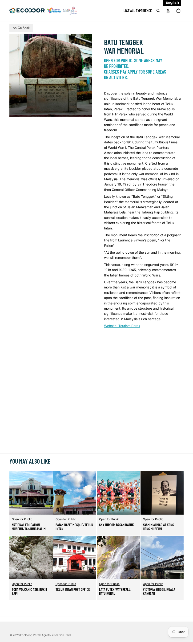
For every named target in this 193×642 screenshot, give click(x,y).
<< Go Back (21, 28)
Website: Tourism (122, 326)
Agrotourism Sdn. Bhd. (52, 635)
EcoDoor (26, 635)
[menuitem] (138, 10)
